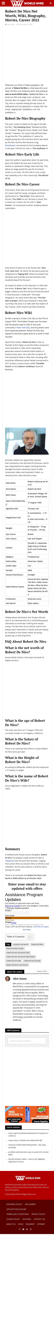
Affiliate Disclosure (16, 1209)
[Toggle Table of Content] (29, 937)
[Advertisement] (27, 57)
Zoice (20, 1224)
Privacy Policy (38, 1214)
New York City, (23, 327)
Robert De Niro (37, 944)
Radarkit (30, 1224)
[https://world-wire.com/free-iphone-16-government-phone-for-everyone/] (27, 1114)
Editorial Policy (14, 1204)
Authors (27, 1219)
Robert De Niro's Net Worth (17, 965)
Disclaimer (30, 1204)
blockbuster (10, 145)
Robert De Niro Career (15, 948)
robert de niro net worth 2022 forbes (20, 957)
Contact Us (39, 1219)
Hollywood (9, 861)
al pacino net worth (20, 944)
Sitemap (41, 1224)
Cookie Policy (13, 1219)
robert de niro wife (13, 961)
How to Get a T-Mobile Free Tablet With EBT (25, 1140)
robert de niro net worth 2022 (17, 953)
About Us (10, 1224)
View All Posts (42, 971)
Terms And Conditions (17, 1214)
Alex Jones (11, 24)
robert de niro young (32, 961)
